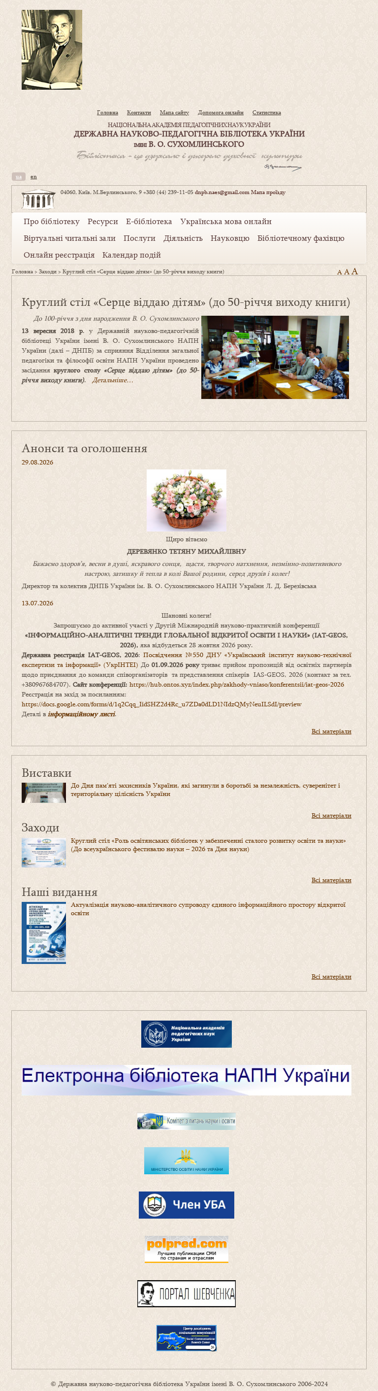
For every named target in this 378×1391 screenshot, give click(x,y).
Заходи (48, 271)
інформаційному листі (81, 713)
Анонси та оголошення (84, 447)
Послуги (140, 237)
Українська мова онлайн (226, 221)
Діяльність (183, 237)
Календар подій (131, 254)
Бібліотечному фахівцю (301, 237)
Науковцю (230, 237)
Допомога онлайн (221, 112)
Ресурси (103, 221)
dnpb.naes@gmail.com (222, 192)
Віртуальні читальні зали (70, 237)
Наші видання (59, 891)
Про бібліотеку (52, 221)
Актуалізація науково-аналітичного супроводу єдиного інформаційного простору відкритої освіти (208, 908)
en (34, 176)
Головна (107, 112)
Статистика (266, 112)
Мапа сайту (174, 112)
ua (19, 176)
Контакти (139, 112)
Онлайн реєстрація (59, 254)
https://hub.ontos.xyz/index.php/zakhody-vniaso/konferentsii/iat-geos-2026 (236, 684)
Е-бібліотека (149, 221)
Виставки (47, 772)
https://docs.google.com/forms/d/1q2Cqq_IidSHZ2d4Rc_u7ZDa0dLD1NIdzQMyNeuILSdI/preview (162, 703)
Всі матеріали (331, 731)
